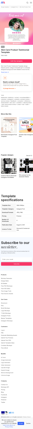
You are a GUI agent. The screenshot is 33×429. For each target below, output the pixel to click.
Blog (2, 392)
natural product (27, 102)
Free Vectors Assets (7, 293)
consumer (20, 101)
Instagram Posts (5, 315)
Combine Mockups (6, 345)
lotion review (4, 106)
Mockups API (5, 387)
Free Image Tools (6, 291)
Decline (28, 423)
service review (5, 101)
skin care (12, 102)
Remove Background (7, 372)
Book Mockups (5, 308)
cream (19, 104)
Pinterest (3, 400)
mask (27, 104)
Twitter (3, 402)
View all (28, 155)
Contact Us (4, 384)
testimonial (4, 97)
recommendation (24, 97)
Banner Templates (6, 318)
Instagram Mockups (7, 321)
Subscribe (16, 264)
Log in (3, 330)
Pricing (3, 389)
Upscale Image (5, 367)
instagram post (14, 7)
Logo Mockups (5, 310)
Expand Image (5, 370)
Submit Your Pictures (7, 338)
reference (27, 101)
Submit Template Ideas (7, 343)
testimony (11, 97)
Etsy (2, 305)
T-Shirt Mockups (6, 313)
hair (23, 104)
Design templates (5, 7)
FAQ (2, 333)
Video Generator (6, 365)
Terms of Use (26, 417)
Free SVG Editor (5, 288)
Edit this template (16, 61)
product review (25, 99)
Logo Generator (5, 362)
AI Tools (3, 357)
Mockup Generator (6, 278)
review (17, 97)
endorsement (4, 102)
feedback (13, 101)
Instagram (10, 99)
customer (3, 99)
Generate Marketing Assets (9, 335)
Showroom (4, 303)
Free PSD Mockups (6, 286)
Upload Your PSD (6, 340)
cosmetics (19, 102)
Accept (21, 423)
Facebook (4, 395)
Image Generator (6, 360)
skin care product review (9, 104)
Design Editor (5, 281)
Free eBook (4, 348)
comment (16, 99)
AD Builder (4, 283)
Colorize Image (5, 375)
